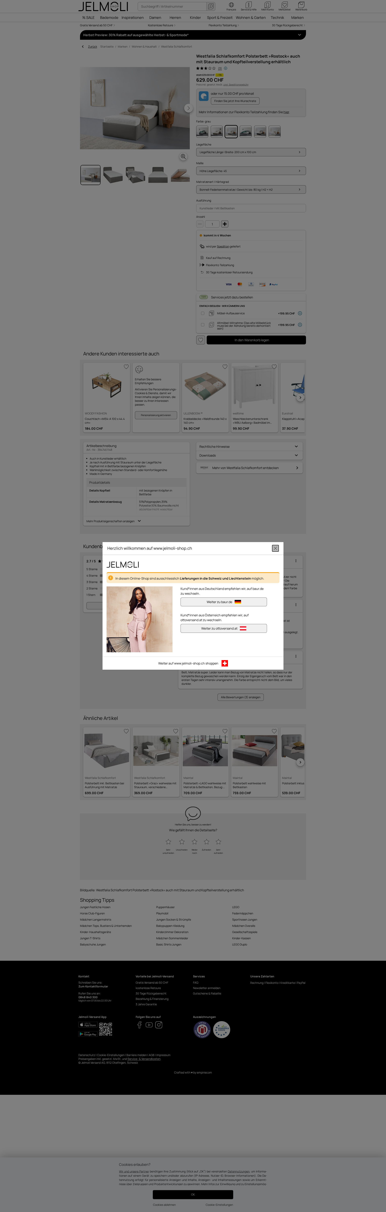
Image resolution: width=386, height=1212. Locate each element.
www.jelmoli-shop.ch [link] (189, 663)
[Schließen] (275, 548)
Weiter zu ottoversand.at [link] (219, 628)
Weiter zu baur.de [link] (219, 602)
